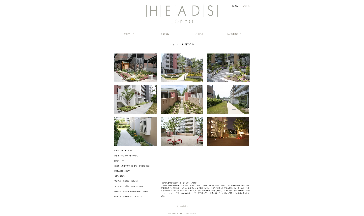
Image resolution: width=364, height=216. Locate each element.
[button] (129, 34)
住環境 (122, 176)
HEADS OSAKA (137, 186)
